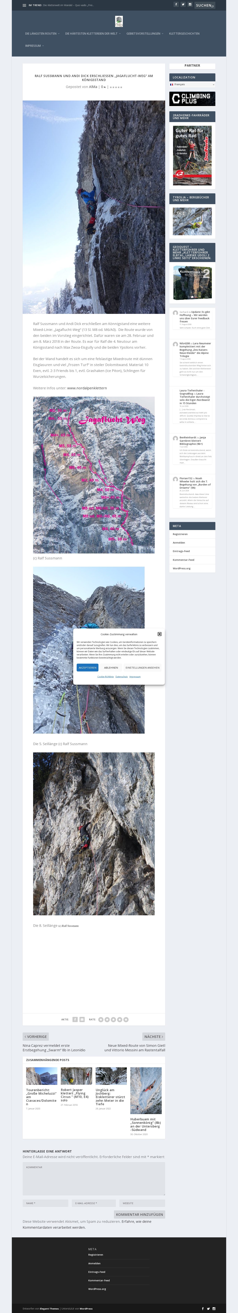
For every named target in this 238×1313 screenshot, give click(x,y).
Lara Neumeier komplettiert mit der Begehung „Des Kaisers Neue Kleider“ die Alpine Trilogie (195, 350)
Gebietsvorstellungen (143, 33)
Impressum (135, 676)
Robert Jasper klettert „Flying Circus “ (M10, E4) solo (75, 1095)
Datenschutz (122, 676)
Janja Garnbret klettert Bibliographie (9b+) (193, 440)
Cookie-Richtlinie (105, 676)
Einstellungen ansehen (142, 667)
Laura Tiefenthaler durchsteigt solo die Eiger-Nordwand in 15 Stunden (195, 398)
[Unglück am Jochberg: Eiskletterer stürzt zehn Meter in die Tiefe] (111, 1076)
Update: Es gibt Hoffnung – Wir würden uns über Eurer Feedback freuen (195, 316)
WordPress (86, 1308)
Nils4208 (185, 343)
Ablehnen (111, 667)
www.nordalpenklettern (87, 388)
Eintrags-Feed (181, 551)
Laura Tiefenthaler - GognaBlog (192, 392)
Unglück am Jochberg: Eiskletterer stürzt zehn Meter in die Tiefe (110, 1097)
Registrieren (180, 534)
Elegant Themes (49, 1308)
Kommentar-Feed (183, 559)
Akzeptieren (87, 667)
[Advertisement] (94, 968)
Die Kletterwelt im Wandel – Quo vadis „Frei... (68, 5)
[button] (159, 634)
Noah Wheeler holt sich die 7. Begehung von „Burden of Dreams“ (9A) (195, 483)
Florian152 (186, 478)
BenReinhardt (188, 437)
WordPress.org (181, 568)
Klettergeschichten (184, 33)
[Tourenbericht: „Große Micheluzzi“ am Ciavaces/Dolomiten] (41, 1076)
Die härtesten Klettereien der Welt (91, 33)
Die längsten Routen (40, 33)
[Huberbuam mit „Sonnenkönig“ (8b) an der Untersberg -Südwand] (146, 1090)
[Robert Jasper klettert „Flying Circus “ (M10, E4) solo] (76, 1076)
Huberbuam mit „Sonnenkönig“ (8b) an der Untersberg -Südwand (145, 1124)
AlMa (93, 86)
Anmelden (179, 542)
